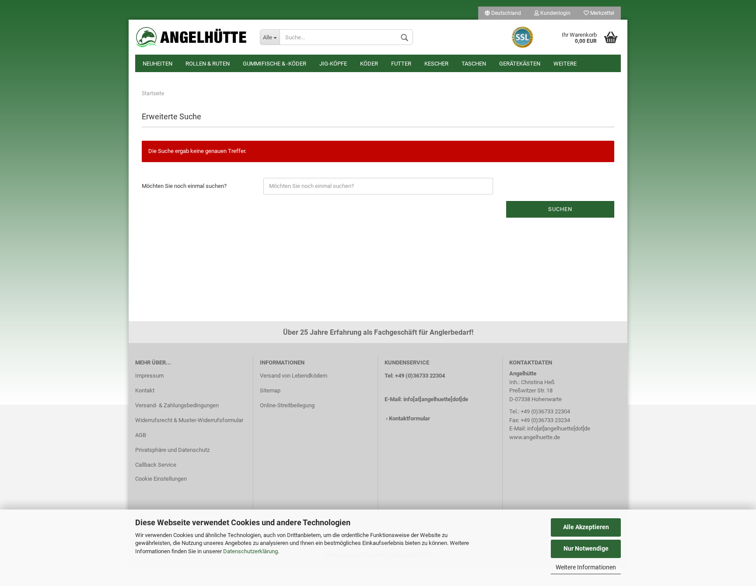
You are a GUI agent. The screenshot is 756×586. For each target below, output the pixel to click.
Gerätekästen (519, 63)
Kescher (436, 63)
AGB (140, 435)
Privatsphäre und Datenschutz (172, 450)
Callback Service (155, 464)
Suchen (560, 209)
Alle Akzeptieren (586, 527)
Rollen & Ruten (208, 63)
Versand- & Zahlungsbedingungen (177, 405)
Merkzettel (601, 13)
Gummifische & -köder (274, 63)
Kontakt (144, 390)
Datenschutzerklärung (250, 551)
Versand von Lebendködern (293, 375)
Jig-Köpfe (333, 63)
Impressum (149, 375)
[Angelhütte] (191, 37)
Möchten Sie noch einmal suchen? (184, 186)
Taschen (474, 63)
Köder (369, 63)
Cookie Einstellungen (161, 478)
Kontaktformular (409, 418)
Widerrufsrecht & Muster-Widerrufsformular (189, 420)
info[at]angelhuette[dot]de (435, 399)
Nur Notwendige (586, 548)
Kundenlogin (554, 13)
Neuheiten (157, 63)
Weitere (565, 63)
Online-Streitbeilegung (287, 405)
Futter (401, 63)
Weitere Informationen (586, 567)
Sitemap (270, 390)
